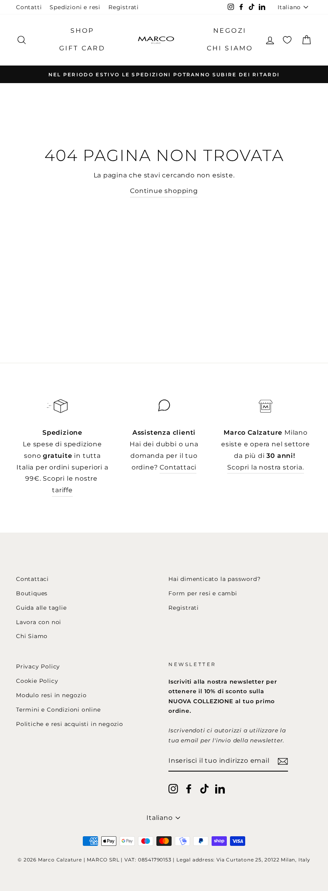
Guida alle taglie (41, 608)
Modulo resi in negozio (51, 695)
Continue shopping (164, 191)
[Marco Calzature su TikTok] (204, 789)
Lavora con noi (38, 622)
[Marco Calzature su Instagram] (173, 789)
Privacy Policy (38, 666)
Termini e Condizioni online (58, 709)
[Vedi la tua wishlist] (287, 40)
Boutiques (32, 593)
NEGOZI (229, 30)
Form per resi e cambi (202, 593)
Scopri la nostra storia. (265, 467)
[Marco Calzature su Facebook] (189, 789)
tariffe (62, 490)
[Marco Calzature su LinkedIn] (220, 789)
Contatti (29, 7)
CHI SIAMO (230, 48)
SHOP (82, 30)
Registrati (123, 7)
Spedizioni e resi (75, 7)
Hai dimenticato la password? (214, 579)
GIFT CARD (82, 48)
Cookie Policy (37, 681)
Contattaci (178, 467)
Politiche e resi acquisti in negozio (69, 724)
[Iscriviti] (283, 761)
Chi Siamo (32, 636)
